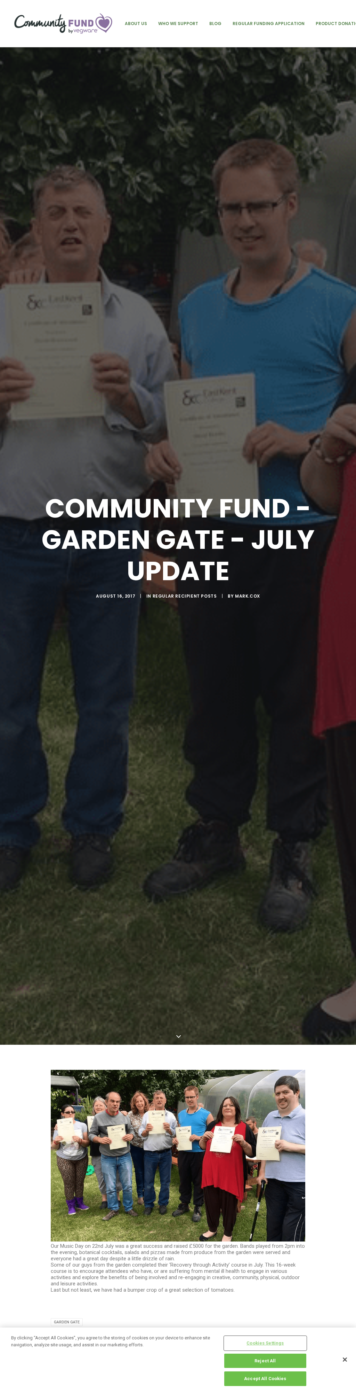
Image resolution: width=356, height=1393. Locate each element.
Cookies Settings (265, 1343)
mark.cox (247, 596)
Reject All (265, 1360)
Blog (215, 23)
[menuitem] (136, 23)
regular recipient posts (185, 596)
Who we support (178, 23)
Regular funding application (269, 23)
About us (136, 23)
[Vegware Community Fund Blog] (63, 23)
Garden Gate (67, 1322)
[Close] (345, 1359)
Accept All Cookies (265, 1378)
